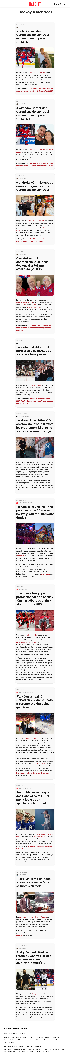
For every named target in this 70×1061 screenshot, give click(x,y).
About (5, 1037)
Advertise (11, 1037)
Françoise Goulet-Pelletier (26, 692)
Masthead (32, 1039)
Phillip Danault (37, 994)
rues (34, 305)
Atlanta (36, 1051)
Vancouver (31, 1049)
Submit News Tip (57, 1037)
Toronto (10, 1049)
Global (27, 1046)
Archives (18, 1037)
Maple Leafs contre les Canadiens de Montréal (33, 773)
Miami (23, 1051)
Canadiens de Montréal (36, 221)
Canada (11, 1046)
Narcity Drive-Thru (24, 416)
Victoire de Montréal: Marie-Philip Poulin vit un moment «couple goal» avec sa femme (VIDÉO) (34, 401)
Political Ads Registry (43, 1039)
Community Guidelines (10, 1039)
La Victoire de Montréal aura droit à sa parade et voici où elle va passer (33, 351)
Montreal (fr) (17, 1049)
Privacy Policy (54, 1039)
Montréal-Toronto (30, 738)
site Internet (45, 574)
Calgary (38, 1049)
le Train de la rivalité (39, 763)
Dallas (18, 1051)
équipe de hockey (32, 635)
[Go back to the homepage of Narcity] (35, 4)
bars (24, 305)
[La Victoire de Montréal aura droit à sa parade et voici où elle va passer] (35, 370)
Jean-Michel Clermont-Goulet (27, 343)
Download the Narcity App (36, 1037)
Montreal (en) (11, 1051)
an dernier (20, 556)
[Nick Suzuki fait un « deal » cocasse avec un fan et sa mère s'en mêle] (35, 902)
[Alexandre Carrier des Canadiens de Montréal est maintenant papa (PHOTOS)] (35, 134)
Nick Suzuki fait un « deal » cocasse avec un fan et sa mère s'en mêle (33, 882)
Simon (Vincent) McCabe (25, 502)
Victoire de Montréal (35, 385)
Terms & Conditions (9, 1042)
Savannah (30, 1051)
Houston (48, 1051)
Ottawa (24, 1049)
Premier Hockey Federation (26, 642)
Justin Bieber (38, 836)
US (16, 1046)
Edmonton (44, 1049)
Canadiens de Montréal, (37, 73)
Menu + (5, 4)
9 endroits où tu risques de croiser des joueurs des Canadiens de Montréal (34, 186)
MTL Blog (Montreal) (36, 1046)
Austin (42, 1051)
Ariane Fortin (22, 27)
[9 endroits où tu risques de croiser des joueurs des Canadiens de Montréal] (35, 205)
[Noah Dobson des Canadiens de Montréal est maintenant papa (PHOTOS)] (35, 57)
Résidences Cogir (33, 307)
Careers (25, 1037)
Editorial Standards (23, 1039)
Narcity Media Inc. (22, 1033)
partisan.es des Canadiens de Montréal (33, 917)
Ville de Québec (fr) (54, 1049)
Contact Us (48, 1037)
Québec (21, 1046)
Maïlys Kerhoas (23, 589)
